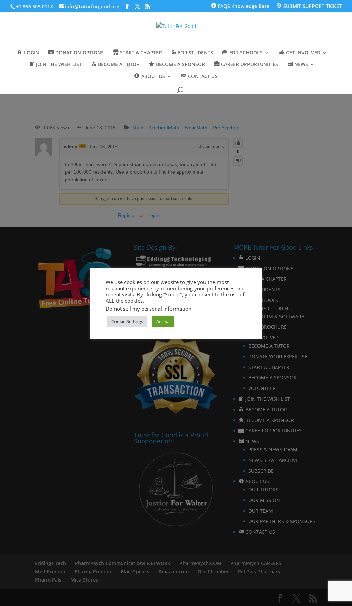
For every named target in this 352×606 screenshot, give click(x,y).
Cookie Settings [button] (127, 321)
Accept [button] (163, 321)
